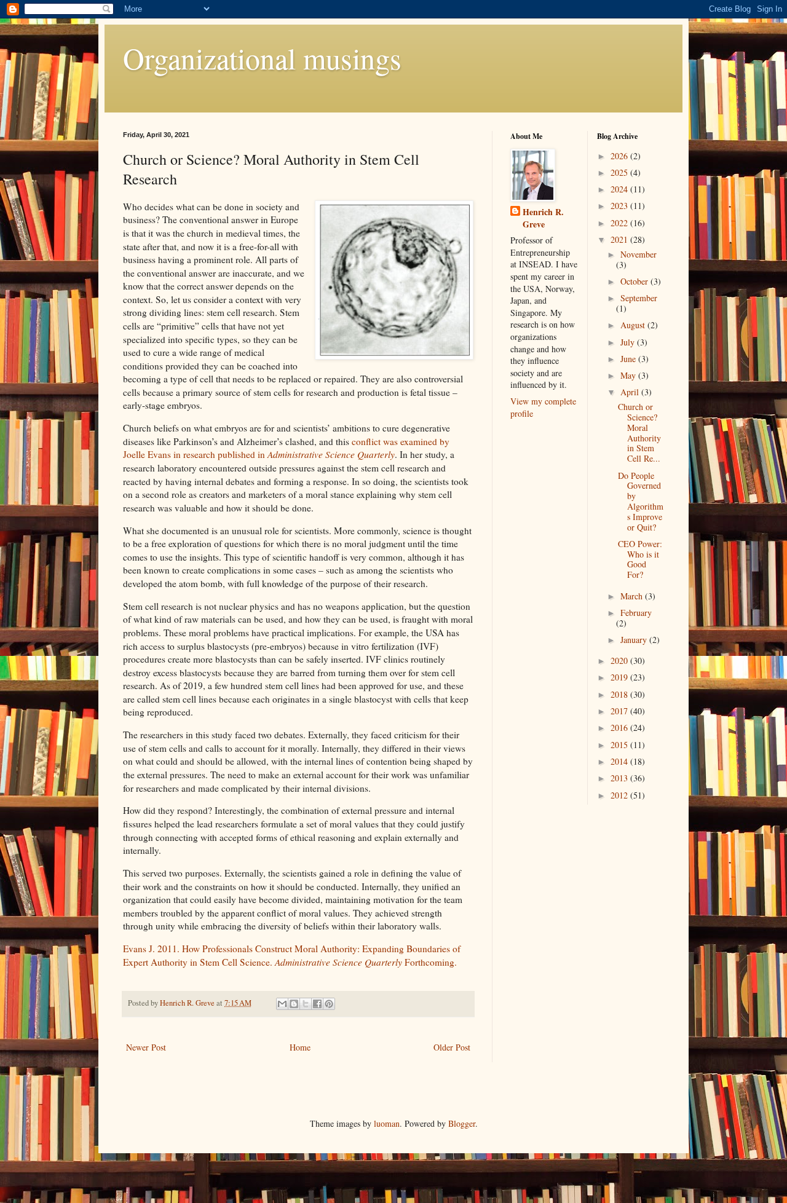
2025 (620, 172)
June (629, 359)
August (633, 325)
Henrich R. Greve (543, 218)
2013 (620, 778)
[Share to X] (305, 1004)
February (636, 612)
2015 (620, 745)
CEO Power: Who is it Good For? (640, 559)
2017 (620, 711)
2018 (620, 694)
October (635, 281)
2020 (620, 660)
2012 (620, 795)
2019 (620, 677)
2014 (620, 761)
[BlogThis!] (294, 1004)
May (629, 375)
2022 (620, 223)
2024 (620, 189)
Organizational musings (262, 57)
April (630, 392)
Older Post (451, 1047)
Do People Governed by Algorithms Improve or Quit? (640, 501)
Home (300, 1047)
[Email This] (282, 1004)
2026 (620, 156)
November (638, 254)
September (638, 298)
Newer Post (146, 1047)
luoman (387, 1123)
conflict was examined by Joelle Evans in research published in (286, 448)
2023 (620, 205)
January (634, 639)
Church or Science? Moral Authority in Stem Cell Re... (639, 432)
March (632, 596)
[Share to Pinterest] (329, 1004)
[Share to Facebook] (317, 1004)
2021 (620, 239)
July (628, 342)
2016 (620, 727)
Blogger (461, 1123)
